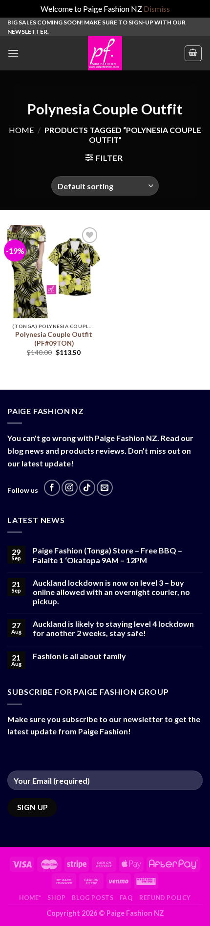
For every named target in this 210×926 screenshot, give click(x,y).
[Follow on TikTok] (87, 488)
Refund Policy (165, 898)
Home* (30, 898)
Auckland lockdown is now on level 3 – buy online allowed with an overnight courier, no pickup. (111, 592)
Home (21, 129)
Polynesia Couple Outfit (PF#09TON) (53, 339)
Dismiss (157, 8)
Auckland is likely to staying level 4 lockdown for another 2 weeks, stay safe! (113, 628)
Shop (56, 898)
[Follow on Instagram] (70, 488)
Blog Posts (92, 898)
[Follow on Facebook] (52, 488)
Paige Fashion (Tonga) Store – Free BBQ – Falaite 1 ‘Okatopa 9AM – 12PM (107, 555)
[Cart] (193, 53)
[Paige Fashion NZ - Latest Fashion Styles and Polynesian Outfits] (105, 53)
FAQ (126, 898)
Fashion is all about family (79, 656)
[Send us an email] (105, 488)
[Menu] (13, 53)
